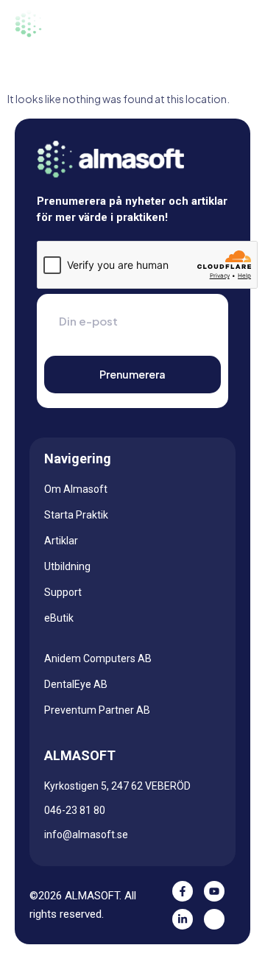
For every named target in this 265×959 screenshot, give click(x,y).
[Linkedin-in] (182, 919)
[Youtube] (214, 891)
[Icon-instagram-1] (214, 919)
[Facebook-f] (182, 891)
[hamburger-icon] (230, 24)
